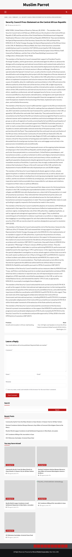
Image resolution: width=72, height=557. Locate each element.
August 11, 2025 (12, 537)
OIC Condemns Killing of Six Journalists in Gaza (20, 434)
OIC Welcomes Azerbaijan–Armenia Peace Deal (20, 438)
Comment (9, 350)
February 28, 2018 (13, 25)
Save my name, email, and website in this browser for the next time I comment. (32, 389)
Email (39, 374)
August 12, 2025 (44, 505)
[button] (6, 12)
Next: (51, 326)
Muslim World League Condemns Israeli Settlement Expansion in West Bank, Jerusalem (32, 431)
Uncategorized (9, 465)
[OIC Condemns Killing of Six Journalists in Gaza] (52, 490)
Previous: (20, 324)
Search (7, 403)
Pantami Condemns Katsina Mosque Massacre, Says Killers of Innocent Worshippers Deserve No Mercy (34, 426)
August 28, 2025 (12, 473)
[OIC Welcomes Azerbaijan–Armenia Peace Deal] (19, 522)
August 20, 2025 (44, 475)
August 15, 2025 (12, 507)
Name (8, 374)
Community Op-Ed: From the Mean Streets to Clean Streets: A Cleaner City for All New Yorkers (34, 422)
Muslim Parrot (36, 5)
